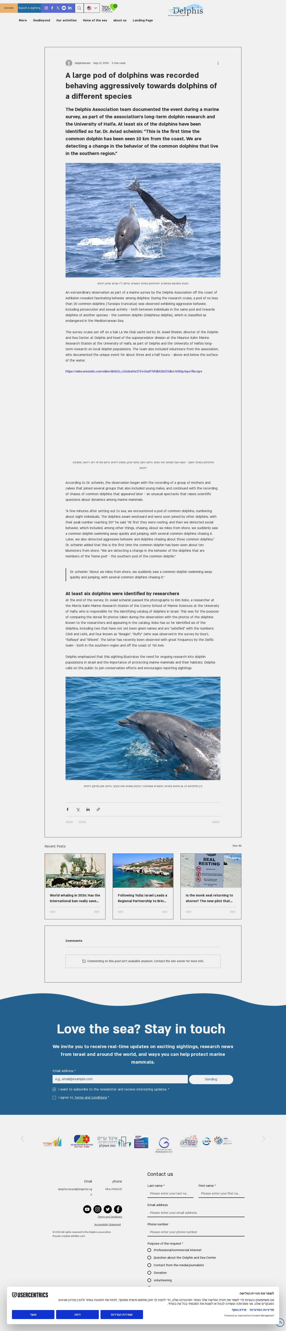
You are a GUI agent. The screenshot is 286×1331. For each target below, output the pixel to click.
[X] (58, 8)
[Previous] (263, 1138)
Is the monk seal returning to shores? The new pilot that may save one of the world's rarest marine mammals (209, 898)
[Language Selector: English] (92, 8)
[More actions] (217, 63)
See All (237, 845)
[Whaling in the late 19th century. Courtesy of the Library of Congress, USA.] (75, 871)
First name (207, 1186)
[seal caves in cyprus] (143, 871)
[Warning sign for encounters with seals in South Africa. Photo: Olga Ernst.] (211, 871)
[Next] (22, 1138)
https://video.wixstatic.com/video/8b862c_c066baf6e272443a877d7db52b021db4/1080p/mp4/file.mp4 (134, 371)
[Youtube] (64, 8)
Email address (64, 1071)
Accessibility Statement (107, 1224)
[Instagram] (46, 8)
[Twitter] (108, 1209)
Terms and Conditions (110, 1216)
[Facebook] (52, 8)
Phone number (157, 1224)
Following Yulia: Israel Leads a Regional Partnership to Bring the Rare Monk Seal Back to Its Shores (142, 898)
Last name (156, 1186)
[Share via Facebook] (68, 809)
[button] (120, 20)
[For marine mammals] (109, 8)
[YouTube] (87, 1209)
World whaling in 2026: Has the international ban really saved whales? (75, 898)
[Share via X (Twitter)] (78, 809)
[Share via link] (98, 809)
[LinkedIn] (70, 8)
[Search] (79, 8)
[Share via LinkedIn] (88, 809)
